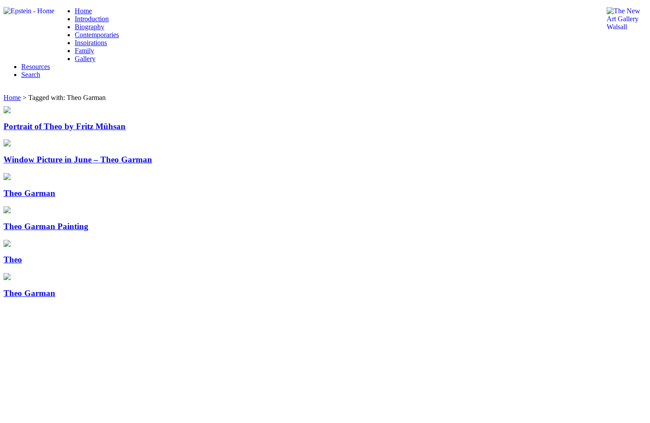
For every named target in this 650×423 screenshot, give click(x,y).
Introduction (92, 19)
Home (83, 11)
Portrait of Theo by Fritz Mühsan (65, 126)
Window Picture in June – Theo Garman (78, 159)
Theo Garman (29, 193)
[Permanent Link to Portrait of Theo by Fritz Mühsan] (7, 111)
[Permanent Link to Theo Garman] (7, 177)
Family (84, 50)
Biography (89, 27)
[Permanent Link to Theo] (7, 244)
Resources (35, 66)
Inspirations (91, 42)
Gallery (85, 58)
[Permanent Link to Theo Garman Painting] (7, 211)
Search (30, 74)
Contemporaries (97, 34)
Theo (13, 259)
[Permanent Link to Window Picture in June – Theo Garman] (7, 144)
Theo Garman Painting (46, 226)
